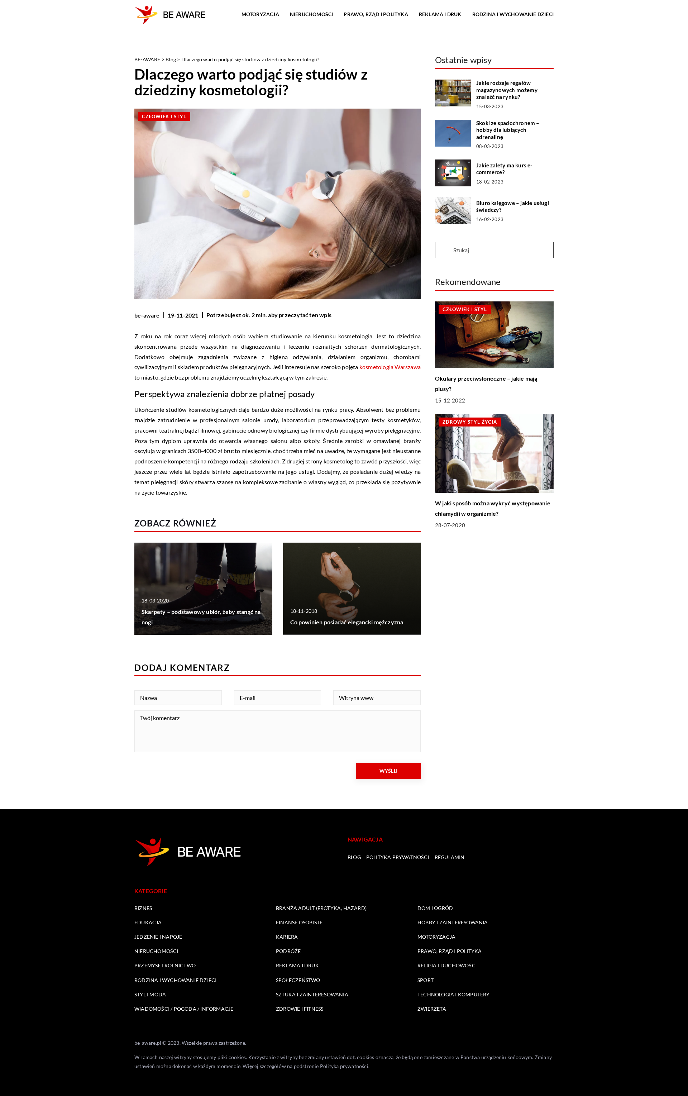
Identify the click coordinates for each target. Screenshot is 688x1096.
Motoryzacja (260, 14)
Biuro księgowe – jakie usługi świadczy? (512, 206)
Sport (425, 980)
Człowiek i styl (164, 116)
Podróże (288, 951)
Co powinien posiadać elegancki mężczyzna (346, 622)
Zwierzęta (431, 1009)
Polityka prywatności (397, 857)
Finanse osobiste (299, 922)
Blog (354, 857)
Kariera (287, 937)
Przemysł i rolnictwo (165, 965)
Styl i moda (150, 994)
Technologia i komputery (453, 994)
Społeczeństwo (298, 980)
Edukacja (148, 922)
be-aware (147, 315)
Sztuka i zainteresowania (312, 994)
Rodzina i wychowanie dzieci (513, 14)
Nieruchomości (311, 14)
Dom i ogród (435, 908)
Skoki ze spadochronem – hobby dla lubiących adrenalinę (508, 130)
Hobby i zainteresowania (452, 922)
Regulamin (450, 857)
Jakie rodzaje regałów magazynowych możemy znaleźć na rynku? (507, 90)
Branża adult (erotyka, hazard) (321, 908)
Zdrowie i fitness (299, 1009)
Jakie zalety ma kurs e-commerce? (504, 169)
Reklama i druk (440, 14)
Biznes (143, 908)
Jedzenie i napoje (158, 937)
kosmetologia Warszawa (390, 366)
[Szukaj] (443, 250)
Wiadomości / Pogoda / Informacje (183, 1009)
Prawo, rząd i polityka (376, 14)
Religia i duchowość (446, 965)
